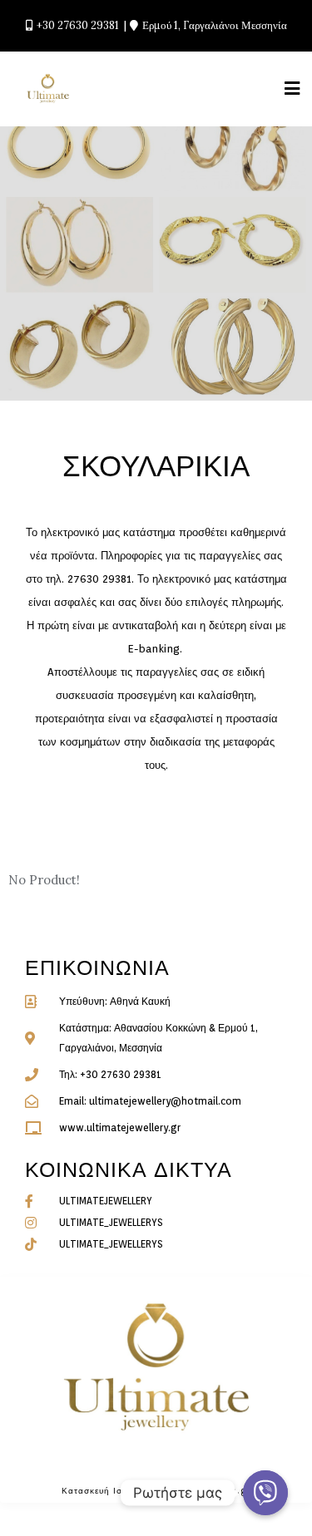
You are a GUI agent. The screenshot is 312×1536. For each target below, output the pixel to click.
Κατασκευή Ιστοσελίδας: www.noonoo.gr (156, 1490)
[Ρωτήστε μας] (265, 1492)
